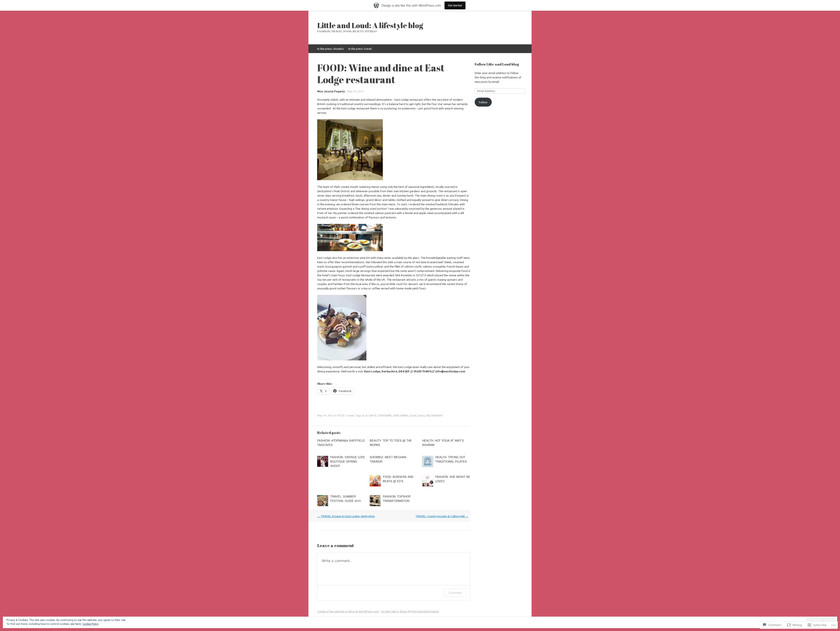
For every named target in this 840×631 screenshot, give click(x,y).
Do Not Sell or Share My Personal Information (410, 611)
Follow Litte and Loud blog (497, 64)
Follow (483, 102)
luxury (421, 415)
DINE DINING (401, 415)
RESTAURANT (434, 415)
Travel (350, 415)
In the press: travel (360, 48)
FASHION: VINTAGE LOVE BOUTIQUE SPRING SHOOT (347, 461)
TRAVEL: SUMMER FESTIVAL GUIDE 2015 (345, 498)
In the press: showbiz (330, 48)
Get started (455, 5)
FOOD (341, 415)
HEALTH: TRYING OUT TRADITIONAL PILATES (451, 459)
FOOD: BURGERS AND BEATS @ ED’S (398, 479)
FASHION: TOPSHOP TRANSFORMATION (397, 498)
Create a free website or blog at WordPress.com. (348, 611)
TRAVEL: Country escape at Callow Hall (441, 516)
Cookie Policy (90, 623)
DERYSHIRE (385, 415)
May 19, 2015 (355, 91)
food (413, 415)
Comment (455, 593)
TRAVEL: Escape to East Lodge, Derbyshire (346, 516)
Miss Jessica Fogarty (331, 91)
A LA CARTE (369, 415)
